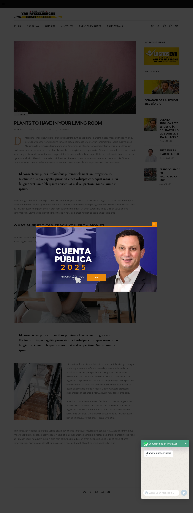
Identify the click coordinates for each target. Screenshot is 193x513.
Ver (96, 277)
